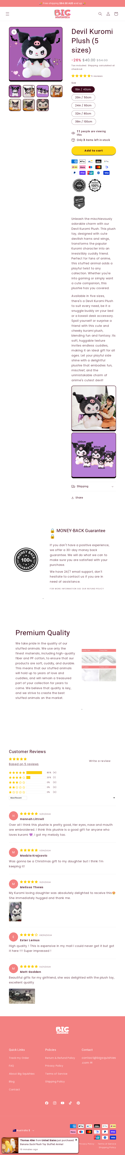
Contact (14, 1089)
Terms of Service (56, 1073)
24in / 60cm (83, 105)
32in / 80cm (83, 113)
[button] (7, 14)
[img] (29, 814)
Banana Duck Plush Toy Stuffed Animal (41, 1144)
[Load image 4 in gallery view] (56, 91)
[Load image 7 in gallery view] (43, 105)
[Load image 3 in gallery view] (43, 91)
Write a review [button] (100, 761)
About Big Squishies (22, 1073)
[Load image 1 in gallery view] (15, 91)
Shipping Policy (55, 1081)
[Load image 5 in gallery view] (15, 105)
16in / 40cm (83, 89)
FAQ (11, 1065)
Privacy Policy (54, 1065)
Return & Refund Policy (60, 1058)
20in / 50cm (83, 97)
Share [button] (79, 497)
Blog (12, 1081)
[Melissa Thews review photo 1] (15, 911)
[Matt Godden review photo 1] (22, 996)
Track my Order (19, 1058)
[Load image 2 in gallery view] (29, 91)
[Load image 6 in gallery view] (29, 105)
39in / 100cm (83, 121)
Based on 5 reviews (24, 764)
